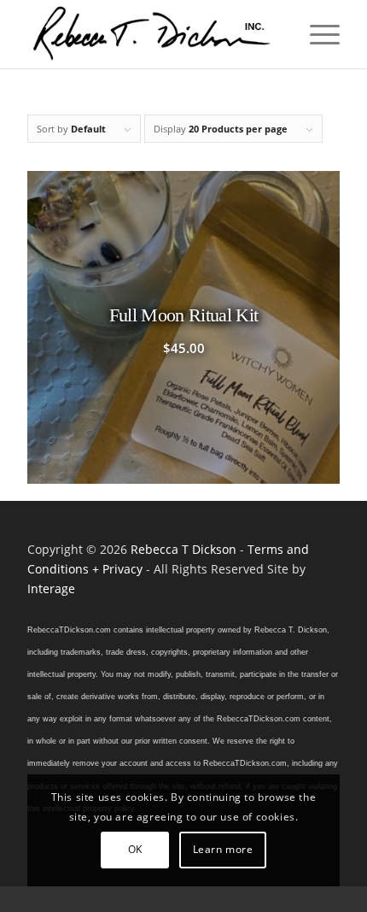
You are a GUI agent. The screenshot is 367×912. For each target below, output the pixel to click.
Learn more (223, 849)
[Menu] (316, 34)
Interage (51, 588)
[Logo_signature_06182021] (152, 34)
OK (135, 849)
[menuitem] (316, 34)
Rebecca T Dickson (183, 549)
